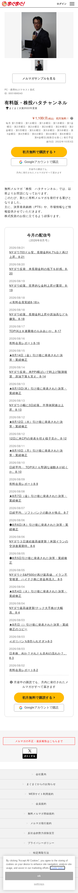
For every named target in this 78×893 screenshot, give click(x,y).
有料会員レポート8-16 (24, 343)
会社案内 (41, 774)
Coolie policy (57, 868)
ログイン (62, 3)
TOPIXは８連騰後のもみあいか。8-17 (35, 331)
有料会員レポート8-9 (23, 484)
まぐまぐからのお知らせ (41, 784)
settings (39, 884)
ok (39, 875)
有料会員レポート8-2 (23, 670)
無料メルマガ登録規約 (41, 813)
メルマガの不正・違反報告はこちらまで (39, 741)
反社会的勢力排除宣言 (41, 833)
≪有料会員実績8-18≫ (24, 302)
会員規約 (41, 803)
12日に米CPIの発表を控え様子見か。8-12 (38, 438)
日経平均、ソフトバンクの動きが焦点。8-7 (38, 512)
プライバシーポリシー (41, 843)
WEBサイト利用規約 (41, 794)
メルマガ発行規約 (41, 823)
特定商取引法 (41, 852)
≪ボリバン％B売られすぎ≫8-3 (30, 641)
